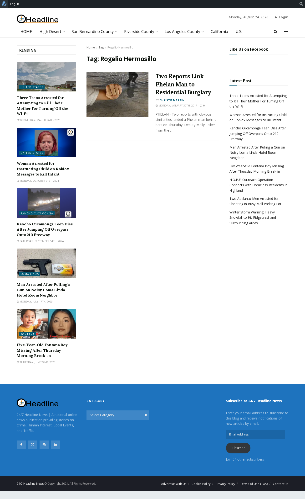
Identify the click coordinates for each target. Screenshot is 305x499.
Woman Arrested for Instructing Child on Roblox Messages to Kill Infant (43, 168)
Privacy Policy (225, 484)
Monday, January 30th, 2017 (177, 105)
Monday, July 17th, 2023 (36, 301)
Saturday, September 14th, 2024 (41, 241)
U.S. (239, 31)
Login (283, 17)
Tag (101, 47)
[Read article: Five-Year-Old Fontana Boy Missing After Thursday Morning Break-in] (46, 324)
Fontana (27, 334)
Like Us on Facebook (248, 49)
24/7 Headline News (30, 484)
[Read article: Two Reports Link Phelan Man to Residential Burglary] (117, 94)
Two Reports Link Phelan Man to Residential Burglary (183, 84)
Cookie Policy (201, 484)
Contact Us (280, 484)
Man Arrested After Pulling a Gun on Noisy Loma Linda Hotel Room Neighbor (43, 289)
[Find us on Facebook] (21, 445)
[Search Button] (275, 31)
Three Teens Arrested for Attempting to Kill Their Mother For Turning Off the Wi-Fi (258, 101)
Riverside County (139, 31)
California (219, 31)
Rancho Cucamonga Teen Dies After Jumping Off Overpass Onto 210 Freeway (45, 229)
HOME (26, 31)
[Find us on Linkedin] (55, 445)
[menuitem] (4, 4)
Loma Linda (29, 274)
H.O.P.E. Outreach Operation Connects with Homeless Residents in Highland (258, 185)
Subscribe (238, 448)
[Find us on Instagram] (44, 445)
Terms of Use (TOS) (254, 484)
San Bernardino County (93, 31)
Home (90, 47)
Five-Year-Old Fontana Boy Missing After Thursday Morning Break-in (42, 350)
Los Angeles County (182, 31)
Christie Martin (172, 100)
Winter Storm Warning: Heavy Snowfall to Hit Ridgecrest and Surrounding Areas (252, 217)
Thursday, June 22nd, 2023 (37, 362)
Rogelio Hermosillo (120, 47)
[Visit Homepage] (37, 19)
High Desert (50, 31)
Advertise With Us (174, 484)
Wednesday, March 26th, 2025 (39, 120)
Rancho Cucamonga (36, 213)
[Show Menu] (286, 31)
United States (31, 87)
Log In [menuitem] (14, 4)
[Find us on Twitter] (32, 445)
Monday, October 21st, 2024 (39, 180)
